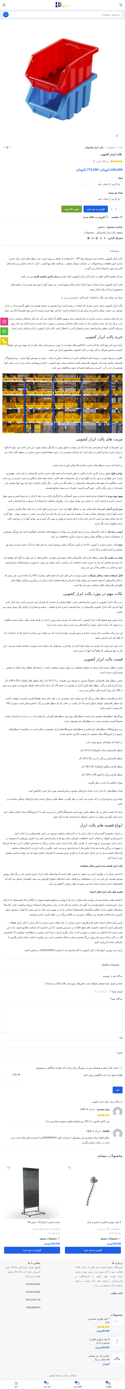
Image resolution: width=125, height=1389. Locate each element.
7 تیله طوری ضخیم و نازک (99, 1320)
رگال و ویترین (103, 1228)
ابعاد (120, 178)
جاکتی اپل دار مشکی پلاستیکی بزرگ (99, 1357)
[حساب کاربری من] (4, 5)
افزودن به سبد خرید (96, 209)
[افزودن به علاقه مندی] (69, 1167)
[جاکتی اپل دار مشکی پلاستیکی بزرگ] (117, 1360)
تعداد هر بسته (116, 192)
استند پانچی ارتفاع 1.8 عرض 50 (44, 1222)
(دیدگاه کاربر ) (101, 161)
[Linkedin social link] (93, 238)
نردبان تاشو (54, 276)
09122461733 (33, 1299)
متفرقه (35, 1228)
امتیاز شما (116, 991)
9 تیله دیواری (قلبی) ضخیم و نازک (104, 1222)
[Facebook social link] (104, 238)
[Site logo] (62, 4)
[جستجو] (6, 14)
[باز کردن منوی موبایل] (121, 5)
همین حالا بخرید (72, 209)
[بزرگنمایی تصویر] (117, 136)
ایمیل (119, 1052)
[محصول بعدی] (4, 147)
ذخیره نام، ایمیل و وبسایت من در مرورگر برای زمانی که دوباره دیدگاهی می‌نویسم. (77, 1067)
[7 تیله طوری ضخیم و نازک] (117, 1325)
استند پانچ (44, 1228)
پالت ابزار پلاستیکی (94, 147)
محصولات (110, 147)
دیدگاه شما (116, 998)
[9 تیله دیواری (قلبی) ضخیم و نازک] (117, 1343)
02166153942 (33, 1284)
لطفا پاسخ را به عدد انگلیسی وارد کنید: (103, 1075)
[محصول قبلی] (10, 147)
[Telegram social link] (88, 238)
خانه (120, 147)
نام (120, 1037)
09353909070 (33, 1307)
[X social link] (101, 238)
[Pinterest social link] (97, 238)
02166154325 (33, 1292)
